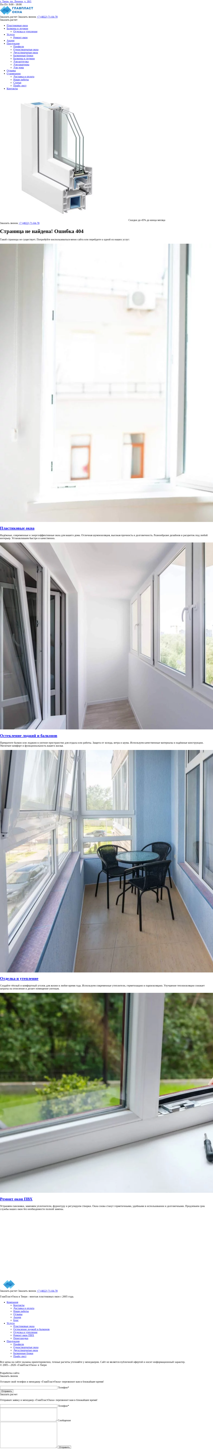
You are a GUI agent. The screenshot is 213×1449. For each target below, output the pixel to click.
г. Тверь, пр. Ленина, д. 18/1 (15, 1)
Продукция (13, 43)
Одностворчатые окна (25, 49)
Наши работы (21, 79)
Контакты (12, 88)
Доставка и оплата (23, 76)
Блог (16, 1320)
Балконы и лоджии (17, 28)
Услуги (11, 34)
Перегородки (20, 1338)
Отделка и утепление (25, 31)
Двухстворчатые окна (25, 52)
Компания (12, 1302)
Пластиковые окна (17, 25)
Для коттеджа (21, 61)
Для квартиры (21, 64)
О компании (14, 73)
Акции (10, 40)
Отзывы (11, 70)
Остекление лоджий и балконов (31, 1329)
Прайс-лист (19, 85)
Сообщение (64, 1420)
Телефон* (63, 1387)
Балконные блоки (23, 55)
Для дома (18, 67)
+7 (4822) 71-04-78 (47, 16)
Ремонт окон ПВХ (23, 1335)
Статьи (17, 82)
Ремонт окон (20, 37)
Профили (18, 46)
